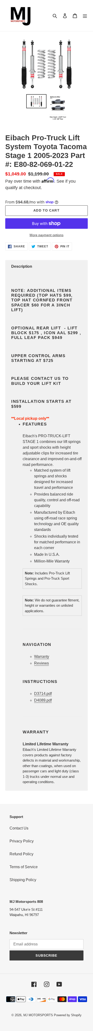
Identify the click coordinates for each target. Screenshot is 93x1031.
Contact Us (19, 828)
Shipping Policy (23, 880)
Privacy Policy (22, 841)
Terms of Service (24, 867)
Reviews (41, 663)
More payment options (46, 235)
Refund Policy (21, 854)
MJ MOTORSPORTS (38, 1015)
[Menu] (85, 15)
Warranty (41, 657)
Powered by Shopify (68, 1015)
